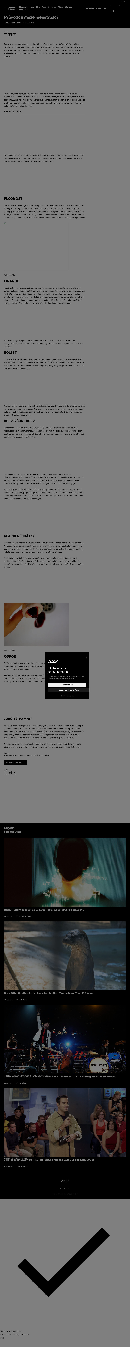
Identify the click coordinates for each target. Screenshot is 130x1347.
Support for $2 (67, 684)
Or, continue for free (67, 696)
